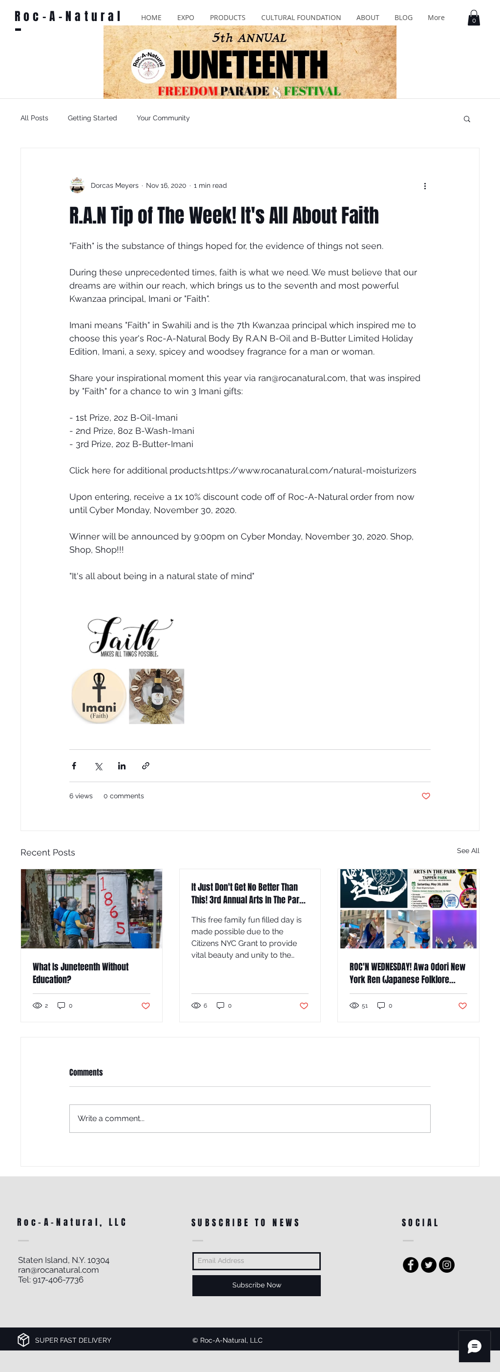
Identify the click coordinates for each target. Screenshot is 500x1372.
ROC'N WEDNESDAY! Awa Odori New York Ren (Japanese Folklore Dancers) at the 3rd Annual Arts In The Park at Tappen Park (408, 973)
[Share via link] (145, 765)
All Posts (34, 118)
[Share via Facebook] (74, 765)
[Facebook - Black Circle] (410, 1265)
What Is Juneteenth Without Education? (80, 973)
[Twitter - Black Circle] (429, 1265)
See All (468, 851)
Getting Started (92, 118)
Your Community (163, 118)
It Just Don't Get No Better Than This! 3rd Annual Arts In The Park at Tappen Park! (247, 893)
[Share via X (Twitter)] (98, 765)
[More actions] (425, 185)
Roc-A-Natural (69, 16)
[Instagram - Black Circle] (447, 1265)
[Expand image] (128, 667)
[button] (185, 17)
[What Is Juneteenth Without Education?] (91, 908)
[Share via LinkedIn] (121, 765)
